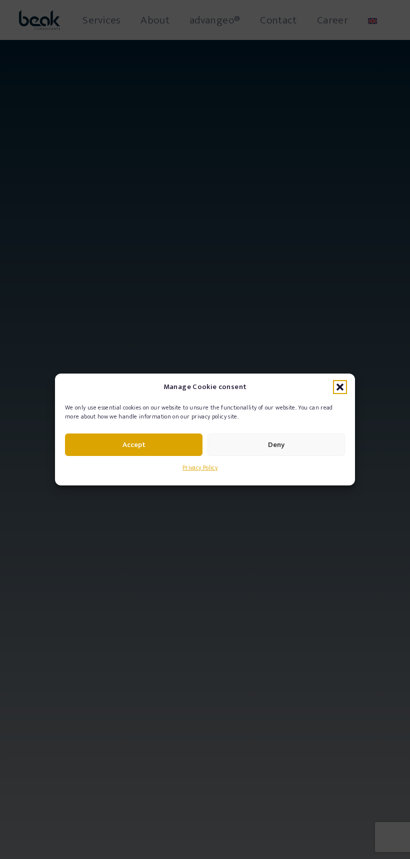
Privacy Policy (200, 467)
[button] (340, 387)
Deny (276, 444)
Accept (134, 444)
